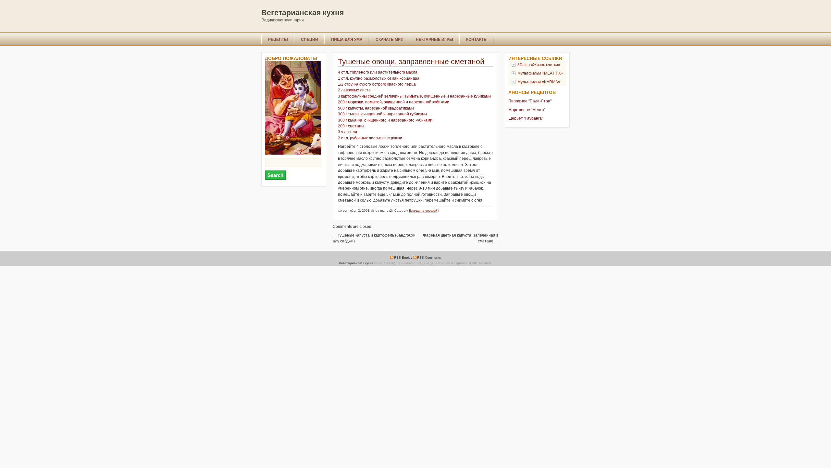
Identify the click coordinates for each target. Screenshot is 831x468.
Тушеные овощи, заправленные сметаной (411, 61)
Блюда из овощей (423, 210)
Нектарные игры (434, 39)
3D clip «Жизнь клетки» (538, 65)
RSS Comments (429, 257)
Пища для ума (347, 39)
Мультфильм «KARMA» (538, 82)
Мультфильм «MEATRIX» (540, 73)
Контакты (477, 39)
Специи (309, 39)
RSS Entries (403, 257)
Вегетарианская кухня (302, 12)
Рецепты (278, 39)
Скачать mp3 (389, 39)
